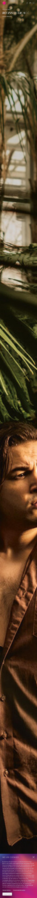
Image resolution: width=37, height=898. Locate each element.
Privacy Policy (31, 880)
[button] (34, 3)
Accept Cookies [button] (7, 894)
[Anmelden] (27, 3)
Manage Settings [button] (6, 890)
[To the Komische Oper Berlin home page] (4, 3)
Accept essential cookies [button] (19, 890)
